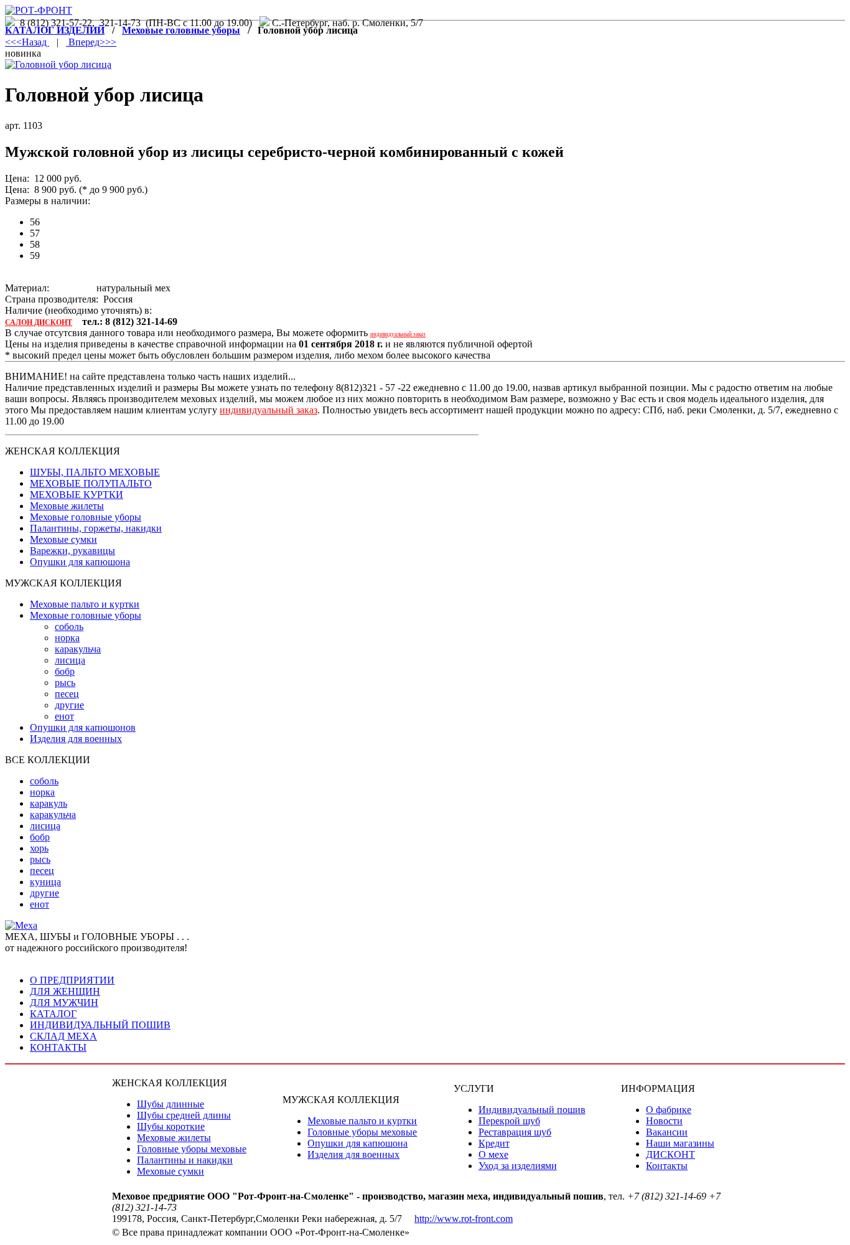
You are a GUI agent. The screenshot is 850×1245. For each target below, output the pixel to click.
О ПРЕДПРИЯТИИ (72, 980)
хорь (39, 848)
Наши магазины (680, 1143)
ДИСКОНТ (670, 1154)
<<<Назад (27, 42)
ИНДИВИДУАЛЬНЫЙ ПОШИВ (100, 1025)
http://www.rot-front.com (463, 1218)
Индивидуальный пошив (532, 1109)
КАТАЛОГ (53, 1013)
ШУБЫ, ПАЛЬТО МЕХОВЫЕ (95, 472)
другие (69, 705)
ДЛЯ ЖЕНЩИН (65, 991)
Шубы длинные (170, 1104)
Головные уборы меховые (191, 1149)
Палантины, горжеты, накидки (96, 528)
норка (67, 637)
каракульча (78, 649)
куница (45, 881)
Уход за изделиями (518, 1165)
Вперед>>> (91, 42)
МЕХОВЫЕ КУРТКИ (76, 494)
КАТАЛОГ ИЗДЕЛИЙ (55, 30)
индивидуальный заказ (398, 334)
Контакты (667, 1165)
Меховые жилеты (67, 505)
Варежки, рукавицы (72, 550)
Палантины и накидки (185, 1160)
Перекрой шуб (509, 1121)
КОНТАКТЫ (58, 1047)
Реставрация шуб (515, 1132)
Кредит (494, 1143)
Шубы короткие (171, 1126)
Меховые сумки (63, 539)
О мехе (493, 1154)
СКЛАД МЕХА (63, 1036)
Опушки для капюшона (80, 562)
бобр (65, 671)
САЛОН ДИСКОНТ (38, 322)
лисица (70, 660)
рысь (65, 682)
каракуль (48, 803)
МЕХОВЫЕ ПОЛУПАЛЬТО (91, 483)
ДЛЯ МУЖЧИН (64, 1002)
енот (64, 716)
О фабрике (668, 1109)
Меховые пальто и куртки (84, 604)
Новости (664, 1121)
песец (67, 693)
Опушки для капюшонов (83, 727)
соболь (69, 626)
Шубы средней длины (184, 1115)
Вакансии (667, 1132)
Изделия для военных (76, 738)
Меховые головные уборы (181, 30)
